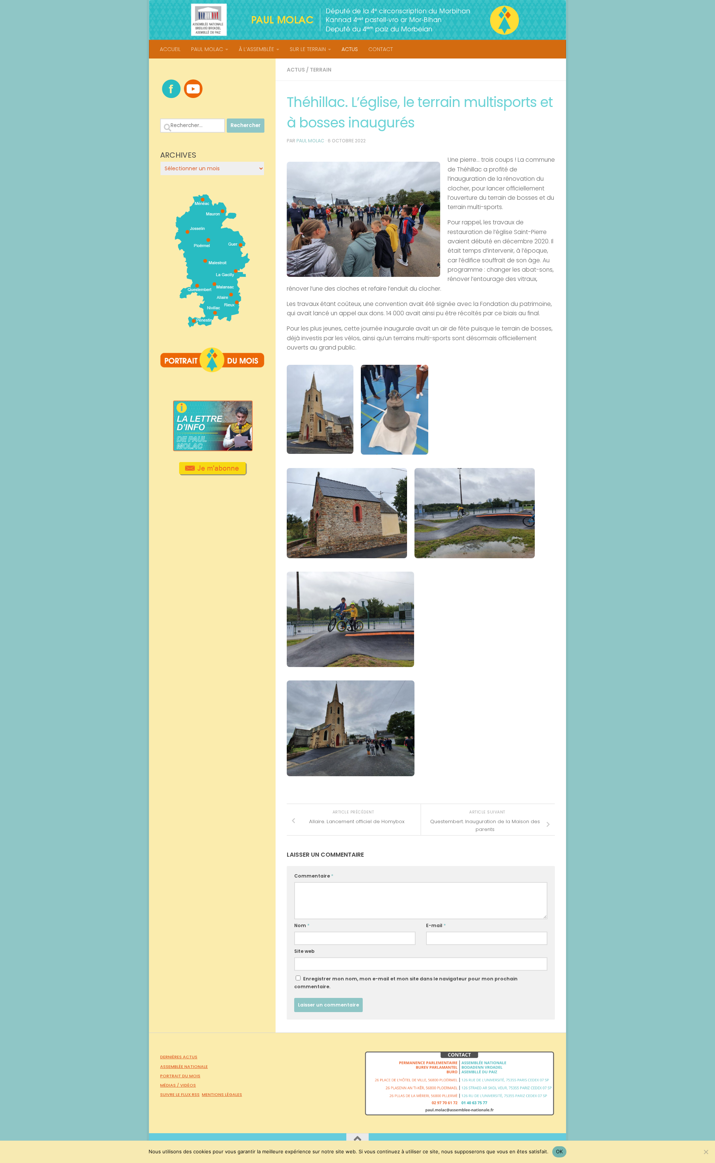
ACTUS (349, 49)
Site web (304, 951)
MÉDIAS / (170, 1085)
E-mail (436, 925)
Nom (301, 925)
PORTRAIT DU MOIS (180, 1076)
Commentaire (313, 876)
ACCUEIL (170, 49)
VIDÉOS (188, 1085)
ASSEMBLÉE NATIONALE (184, 1066)
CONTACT (380, 49)
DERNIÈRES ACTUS (178, 1057)
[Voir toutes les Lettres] (212, 449)
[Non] (705, 1152)
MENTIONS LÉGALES (222, 1094)
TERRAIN (320, 69)
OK (559, 1151)
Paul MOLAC (310, 141)
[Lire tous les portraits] (212, 369)
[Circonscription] (212, 325)
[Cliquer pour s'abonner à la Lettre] (212, 473)
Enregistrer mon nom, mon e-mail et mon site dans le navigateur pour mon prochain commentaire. (406, 983)
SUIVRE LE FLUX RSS (180, 1094)
